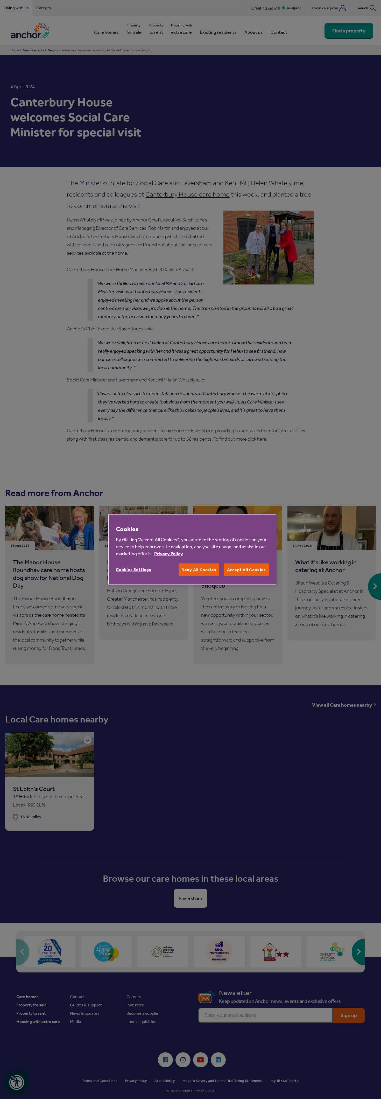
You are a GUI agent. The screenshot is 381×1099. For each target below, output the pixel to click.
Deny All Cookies (198, 569)
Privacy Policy (168, 553)
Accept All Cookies (246, 569)
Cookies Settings (133, 569)
